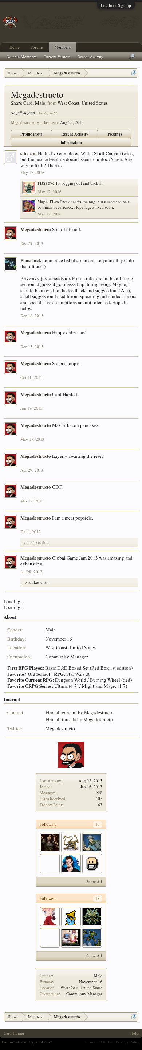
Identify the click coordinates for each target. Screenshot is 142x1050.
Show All (94, 881)
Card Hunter (14, 1033)
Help (134, 1033)
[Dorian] (71, 842)
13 (97, 824)
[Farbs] (50, 938)
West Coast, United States (81, 987)
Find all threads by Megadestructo (79, 719)
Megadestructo (35, 229)
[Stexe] (92, 916)
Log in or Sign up (116, 5)
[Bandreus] (92, 938)
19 (97, 898)
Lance (27, 542)
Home (14, 47)
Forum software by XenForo (27, 1042)
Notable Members (21, 56)
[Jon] (50, 863)
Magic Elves (48, 202)
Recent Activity (74, 134)
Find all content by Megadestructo (80, 712)
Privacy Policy (128, 1042)
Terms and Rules (98, 1042)
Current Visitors (57, 56)
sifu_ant (28, 153)
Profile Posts (31, 134)
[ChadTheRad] (71, 938)
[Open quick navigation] (133, 72)
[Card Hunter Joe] (92, 842)
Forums (37, 47)
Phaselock (30, 260)
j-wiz (26, 582)
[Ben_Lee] (92, 863)
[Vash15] (50, 916)
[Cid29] (71, 916)
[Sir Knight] (50, 842)
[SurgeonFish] (71, 863)
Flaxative (46, 183)
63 (100, 804)
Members (63, 47)
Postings (114, 134)
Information (71, 142)
